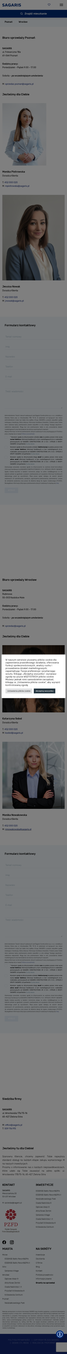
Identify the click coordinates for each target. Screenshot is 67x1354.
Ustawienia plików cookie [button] (18, 691)
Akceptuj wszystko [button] (44, 691)
